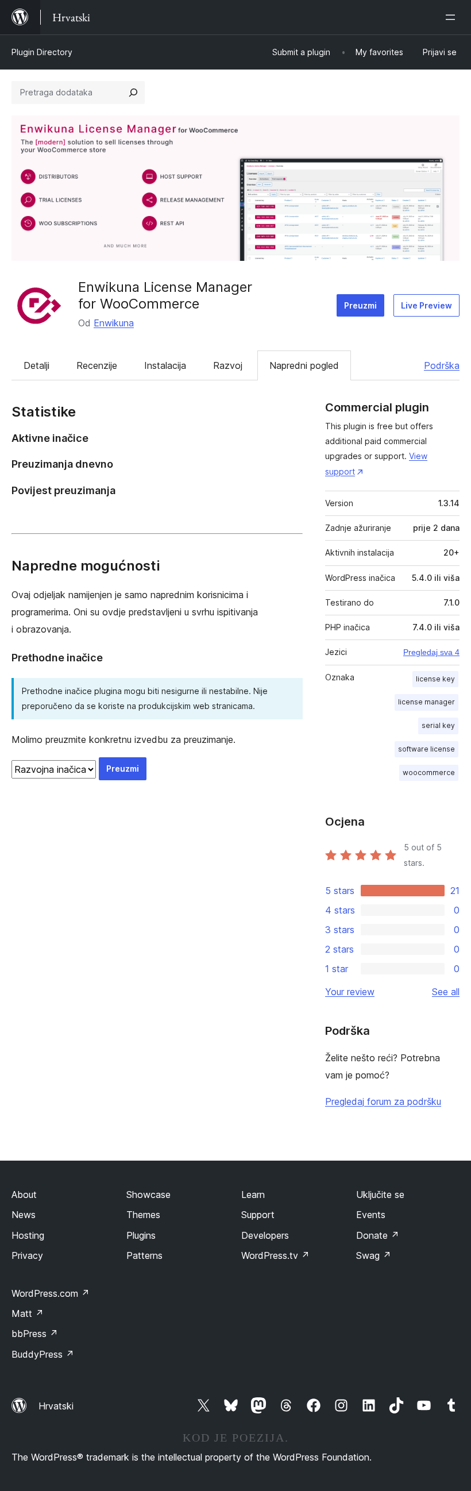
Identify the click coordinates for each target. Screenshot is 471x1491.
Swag (373, 1255)
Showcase (148, 1194)
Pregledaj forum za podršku (383, 1101)
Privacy (27, 1255)
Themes (143, 1214)
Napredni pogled (304, 365)
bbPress (34, 1333)
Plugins (141, 1235)
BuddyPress (42, 1354)
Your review (350, 991)
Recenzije (96, 365)
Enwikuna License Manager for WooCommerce (165, 295)
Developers (265, 1235)
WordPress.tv (275, 1255)
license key (435, 679)
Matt (27, 1313)
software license (426, 749)
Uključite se (380, 1194)
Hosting (27, 1235)
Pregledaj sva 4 (431, 652)
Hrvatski (56, 1406)
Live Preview (426, 305)
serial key (438, 725)
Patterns (144, 1255)
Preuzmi (360, 305)
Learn (253, 1194)
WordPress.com (50, 1293)
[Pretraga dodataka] (133, 92)
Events (370, 1214)
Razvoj (227, 365)
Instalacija (165, 365)
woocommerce (429, 772)
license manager (426, 702)
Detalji (36, 365)
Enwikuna (114, 323)
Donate (377, 1235)
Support (258, 1214)
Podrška (442, 365)
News (23, 1214)
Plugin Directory (41, 52)
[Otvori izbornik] (452, 17)
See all (446, 991)
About (24, 1194)
